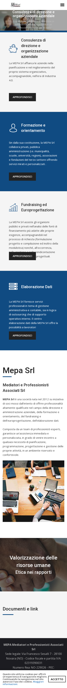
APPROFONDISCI (22, 97)
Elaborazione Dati (36, 287)
